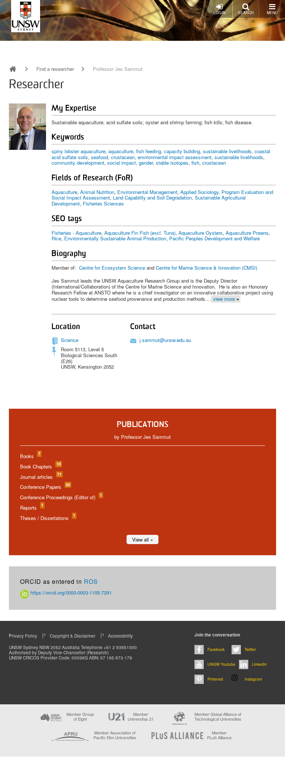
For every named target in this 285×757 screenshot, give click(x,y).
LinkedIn (259, 664)
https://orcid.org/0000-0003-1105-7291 (70, 592)
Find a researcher (55, 69)
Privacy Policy (23, 635)
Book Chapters (40, 466)
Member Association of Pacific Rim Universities (115, 735)
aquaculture (120, 151)
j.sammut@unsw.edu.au (165, 339)
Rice (56, 238)
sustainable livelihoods (227, 151)
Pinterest (215, 679)
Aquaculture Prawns (247, 232)
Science (69, 339)
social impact (121, 162)
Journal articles (40, 476)
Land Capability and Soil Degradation (152, 197)
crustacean (123, 157)
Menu (272, 12)
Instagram (253, 679)
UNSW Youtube (221, 664)
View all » (142, 539)
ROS (91, 581)
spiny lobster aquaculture (78, 151)
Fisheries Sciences (103, 203)
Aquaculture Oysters (200, 232)
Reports (31, 507)
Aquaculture (64, 191)
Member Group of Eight (80, 716)
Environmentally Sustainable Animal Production (115, 238)
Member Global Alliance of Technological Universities (217, 717)
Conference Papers (44, 486)
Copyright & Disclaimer (72, 635)
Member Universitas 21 (141, 716)
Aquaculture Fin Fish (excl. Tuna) (140, 232)
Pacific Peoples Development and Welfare (214, 238)
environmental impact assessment (175, 157)
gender (146, 162)
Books (30, 456)
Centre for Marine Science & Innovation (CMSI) (206, 267)
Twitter (250, 649)
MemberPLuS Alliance (219, 735)
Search (245, 12)
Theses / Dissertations (47, 517)
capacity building (182, 151)
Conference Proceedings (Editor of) (60, 497)
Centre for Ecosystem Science (112, 267)
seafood (99, 157)
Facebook (216, 649)
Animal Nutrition (97, 191)
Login (219, 12)
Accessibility (120, 635)
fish (195, 162)
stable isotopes (172, 162)
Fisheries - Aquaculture (76, 232)
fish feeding (148, 151)
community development (78, 162)
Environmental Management (147, 191)
